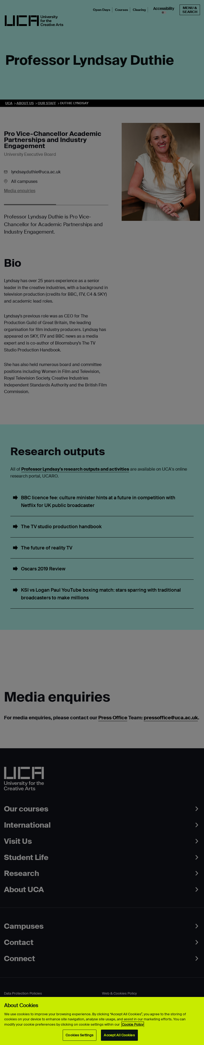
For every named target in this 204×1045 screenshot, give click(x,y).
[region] (102, 1021)
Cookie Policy (132, 1024)
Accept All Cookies (119, 1035)
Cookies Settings (80, 1035)
